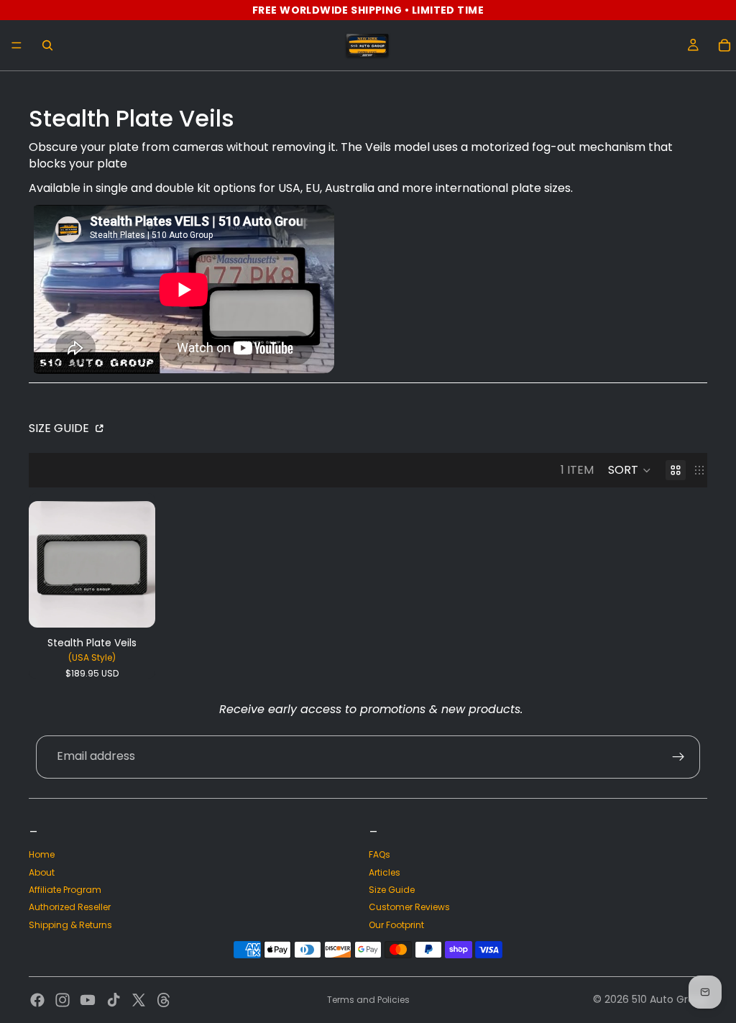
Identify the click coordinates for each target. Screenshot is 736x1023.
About (42, 872)
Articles (384, 872)
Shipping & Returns (70, 925)
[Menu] (16, 45)
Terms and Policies (368, 1000)
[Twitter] (138, 1000)
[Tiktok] (113, 1000)
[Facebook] (37, 1000)
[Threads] (163, 1000)
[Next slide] (139, 564)
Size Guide (60, 428)
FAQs (379, 854)
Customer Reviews (409, 907)
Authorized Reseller (70, 907)
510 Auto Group (669, 999)
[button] (629, 470)
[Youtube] (87, 1000)
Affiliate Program (65, 890)
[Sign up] (678, 757)
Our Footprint (396, 925)
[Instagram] (62, 1000)
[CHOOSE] (133, 605)
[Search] (47, 45)
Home (42, 854)
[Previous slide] (44, 564)
